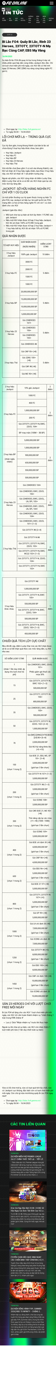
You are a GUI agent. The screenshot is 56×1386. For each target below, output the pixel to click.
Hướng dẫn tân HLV (30, 19)
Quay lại (9, 35)
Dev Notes (23, 19)
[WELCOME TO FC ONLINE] (14, 3)
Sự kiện (10, 19)
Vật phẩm (4, 19)
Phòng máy (51, 19)
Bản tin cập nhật (38, 19)
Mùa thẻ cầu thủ (44, 19)
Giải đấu (16, 19)
